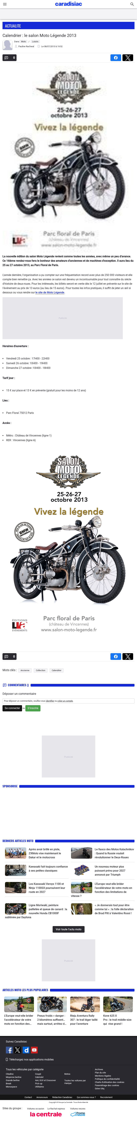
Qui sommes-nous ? (86, 1097)
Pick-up (38, 1083)
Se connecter (12, 708)
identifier (50, 701)
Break (8, 1083)
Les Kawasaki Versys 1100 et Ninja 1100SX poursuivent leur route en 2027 (47, 888)
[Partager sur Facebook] (116, 56)
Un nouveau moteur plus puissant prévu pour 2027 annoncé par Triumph (110, 870)
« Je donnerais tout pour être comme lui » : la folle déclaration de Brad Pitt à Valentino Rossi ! (114, 909)
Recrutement (106, 1097)
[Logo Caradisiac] (68, 7)
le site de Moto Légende (49, 292)
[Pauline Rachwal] (8, 49)
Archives (99, 1069)
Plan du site (100, 1072)
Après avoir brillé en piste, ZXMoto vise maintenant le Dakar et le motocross (45, 853)
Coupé (38, 1074)
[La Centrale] (46, 1117)
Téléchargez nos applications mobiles (31, 1059)
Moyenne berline (13, 1077)
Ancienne (25, 670)
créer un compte (65, 701)
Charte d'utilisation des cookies (109, 1082)
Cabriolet (39, 1077)
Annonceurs (42, 1097)
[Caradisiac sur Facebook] (9, 1050)
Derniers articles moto (18, 841)
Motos (67, 1074)
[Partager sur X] (128, 56)
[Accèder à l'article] (15, 852)
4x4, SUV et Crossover (45, 1080)
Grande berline (13, 1080)
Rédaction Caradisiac (62, 1097)
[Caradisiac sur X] (18, 1050)
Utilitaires (39, 1086)
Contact (28, 1097)
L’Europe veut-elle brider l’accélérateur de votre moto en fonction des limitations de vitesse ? (18, 1020)
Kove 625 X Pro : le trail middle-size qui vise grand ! (117, 1019)
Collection (40, 670)
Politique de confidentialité (107, 1079)
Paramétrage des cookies (107, 1085)
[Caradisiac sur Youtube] (34, 1050)
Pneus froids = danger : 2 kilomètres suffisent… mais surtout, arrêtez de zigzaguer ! (51, 1020)
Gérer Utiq (99, 1088)
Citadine (10, 1074)
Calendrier (56, 670)
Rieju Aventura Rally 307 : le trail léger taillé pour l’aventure (84, 1019)
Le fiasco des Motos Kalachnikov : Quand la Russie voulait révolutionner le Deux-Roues (114, 853)
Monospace (11, 1086)
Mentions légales (103, 1076)
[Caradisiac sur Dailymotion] (26, 1050)
